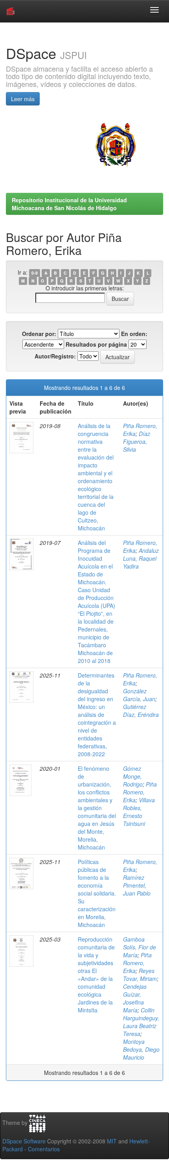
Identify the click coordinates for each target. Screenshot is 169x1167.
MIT (112, 1141)
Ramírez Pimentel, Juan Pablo (137, 885)
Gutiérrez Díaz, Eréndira (141, 710)
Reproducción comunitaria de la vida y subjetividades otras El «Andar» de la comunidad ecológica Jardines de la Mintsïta (96, 974)
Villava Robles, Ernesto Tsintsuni (139, 811)
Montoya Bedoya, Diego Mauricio (141, 1049)
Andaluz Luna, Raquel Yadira (141, 558)
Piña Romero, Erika (140, 792)
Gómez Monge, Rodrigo (133, 776)
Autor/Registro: (55, 356)
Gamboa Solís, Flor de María (139, 947)
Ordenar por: (39, 334)
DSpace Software (24, 1141)
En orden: (134, 334)
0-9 (34, 273)
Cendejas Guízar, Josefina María (135, 998)
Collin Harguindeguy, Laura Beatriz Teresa (141, 1022)
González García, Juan (139, 695)
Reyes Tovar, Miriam (140, 974)
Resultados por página (96, 344)
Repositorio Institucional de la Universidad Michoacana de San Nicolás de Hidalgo (69, 204)
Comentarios (44, 1149)
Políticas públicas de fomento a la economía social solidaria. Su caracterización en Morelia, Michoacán (97, 893)
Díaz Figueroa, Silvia (136, 441)
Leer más (23, 99)
